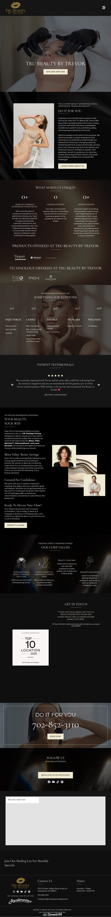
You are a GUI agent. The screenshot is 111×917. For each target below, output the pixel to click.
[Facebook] (49, 782)
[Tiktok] (57, 782)
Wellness (94, 319)
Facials (52, 319)
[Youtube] (53, 782)
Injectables (13, 319)
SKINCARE (73, 319)
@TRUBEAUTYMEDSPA (55, 761)
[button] (12, 384)
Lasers (30, 319)
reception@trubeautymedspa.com (53, 899)
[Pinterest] (62, 782)
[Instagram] (14, 892)
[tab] (12, 309)
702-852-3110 (55, 724)
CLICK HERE (78, 619)
